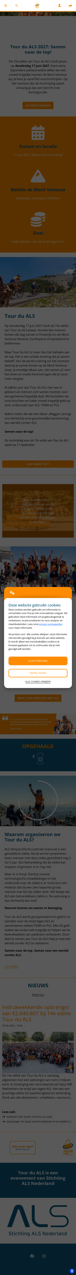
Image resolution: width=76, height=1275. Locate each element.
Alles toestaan (37, 660)
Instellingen (38, 673)
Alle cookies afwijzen (38, 681)
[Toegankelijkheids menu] (72, 1271)
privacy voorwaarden (50, 624)
